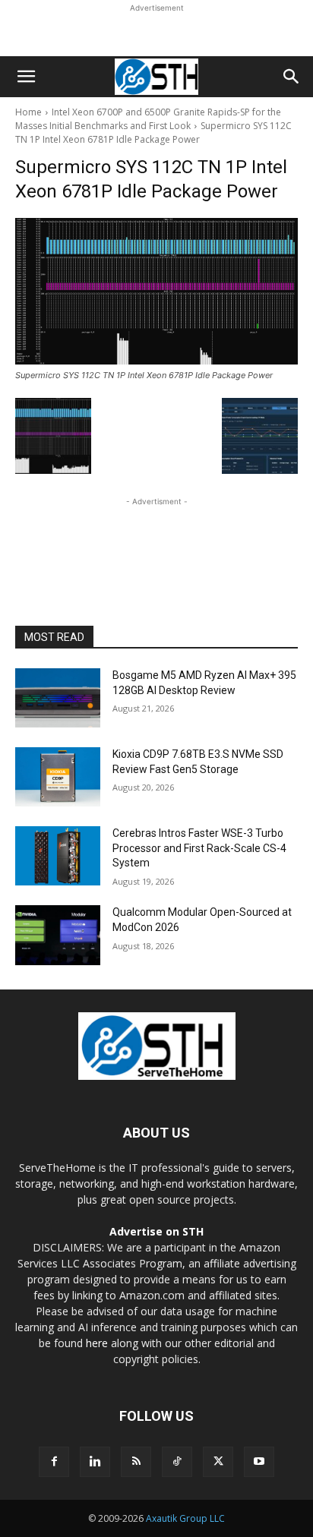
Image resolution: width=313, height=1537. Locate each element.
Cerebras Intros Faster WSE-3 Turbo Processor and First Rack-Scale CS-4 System (199, 848)
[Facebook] (54, 1462)
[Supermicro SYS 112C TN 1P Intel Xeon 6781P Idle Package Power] (156, 291)
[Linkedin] (95, 1462)
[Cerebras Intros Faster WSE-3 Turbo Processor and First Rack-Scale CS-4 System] (57, 855)
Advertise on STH (156, 1231)
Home (28, 112)
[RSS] (136, 1462)
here (97, 1343)
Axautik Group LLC (185, 1518)
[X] (218, 1462)
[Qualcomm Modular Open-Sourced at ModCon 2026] (57, 934)
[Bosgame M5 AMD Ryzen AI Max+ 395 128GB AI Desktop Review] (57, 697)
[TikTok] (177, 1462)
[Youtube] (259, 1462)
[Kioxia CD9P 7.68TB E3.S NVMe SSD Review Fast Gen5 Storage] (57, 776)
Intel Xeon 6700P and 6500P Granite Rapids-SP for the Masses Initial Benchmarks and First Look (148, 119)
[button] (26, 76)
